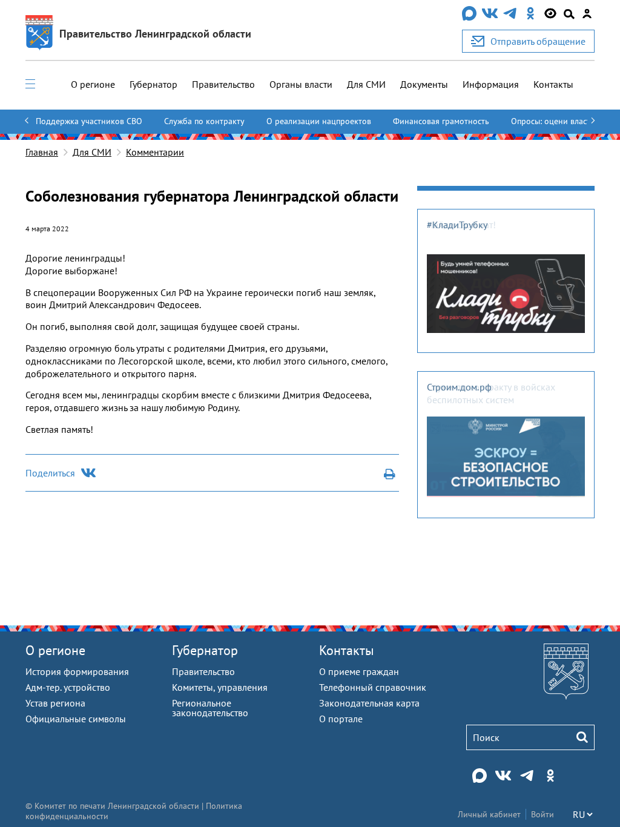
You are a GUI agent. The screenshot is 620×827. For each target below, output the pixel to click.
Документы (424, 84)
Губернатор (153, 84)
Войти (542, 814)
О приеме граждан (359, 671)
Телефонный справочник (372, 687)
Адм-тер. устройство (67, 687)
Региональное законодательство (210, 708)
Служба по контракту (204, 121)
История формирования (77, 671)
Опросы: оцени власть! (554, 121)
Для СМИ (366, 84)
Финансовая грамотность (441, 121)
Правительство (223, 84)
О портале (341, 719)
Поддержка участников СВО (89, 121)
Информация (491, 84)
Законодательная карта (369, 703)
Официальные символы (75, 719)
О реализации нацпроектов (318, 121)
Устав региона (55, 703)
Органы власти (300, 84)
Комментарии (155, 152)
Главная (41, 152)
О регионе (93, 84)
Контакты (553, 84)
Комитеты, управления (220, 687)
